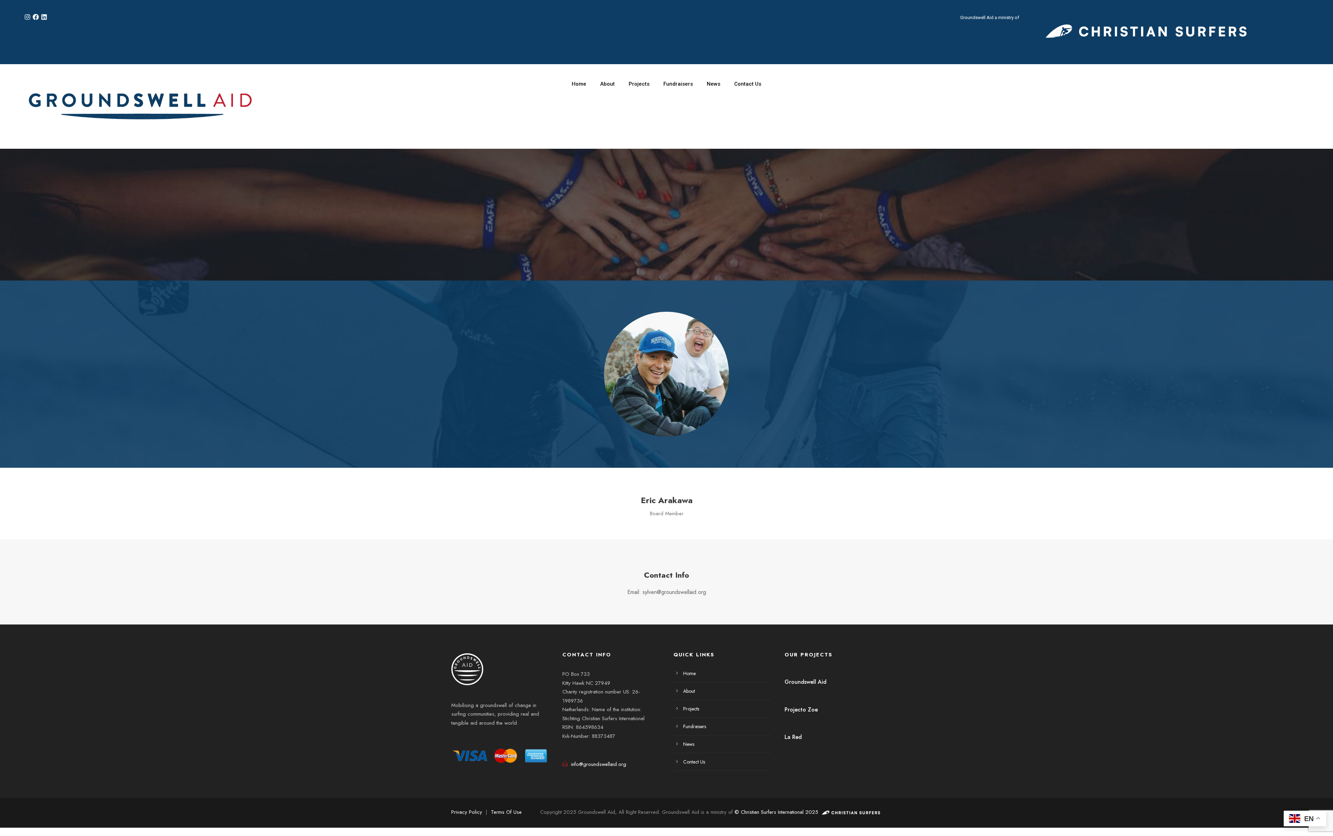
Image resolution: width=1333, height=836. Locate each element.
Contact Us (747, 84)
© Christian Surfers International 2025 (777, 812)
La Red (793, 737)
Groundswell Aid (806, 682)
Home (579, 84)
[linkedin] (481, 740)
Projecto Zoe (801, 710)
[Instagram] (27, 17)
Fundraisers (678, 84)
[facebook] (461, 740)
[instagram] (501, 740)
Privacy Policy (466, 812)
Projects (639, 84)
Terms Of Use (506, 812)
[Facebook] (36, 17)
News (713, 84)
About (607, 84)
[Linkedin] (44, 17)
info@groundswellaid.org (598, 764)
